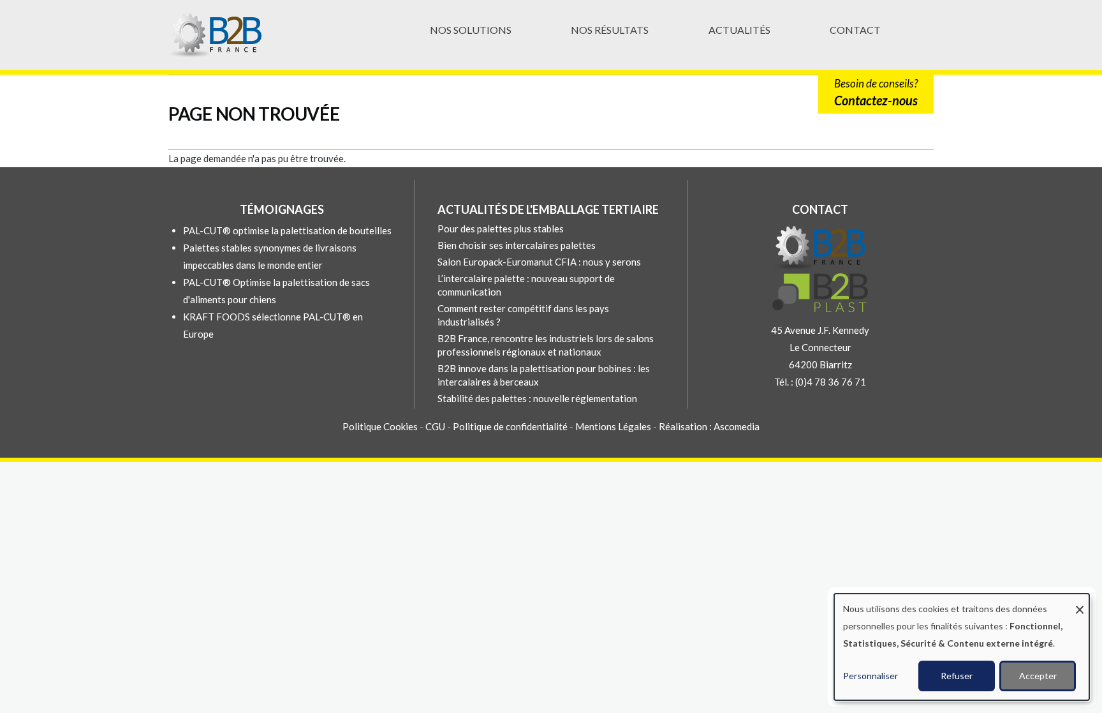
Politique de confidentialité (510, 426)
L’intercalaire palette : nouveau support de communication (526, 285)
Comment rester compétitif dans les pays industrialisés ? (523, 315)
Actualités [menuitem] (739, 30)
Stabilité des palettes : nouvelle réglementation (537, 398)
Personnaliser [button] (870, 675)
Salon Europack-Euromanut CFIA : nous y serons (539, 261)
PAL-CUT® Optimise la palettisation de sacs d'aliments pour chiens (276, 290)
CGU (436, 426)
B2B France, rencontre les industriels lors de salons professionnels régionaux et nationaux (545, 345)
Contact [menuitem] (855, 30)
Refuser (957, 675)
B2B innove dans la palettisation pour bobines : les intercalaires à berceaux (543, 375)
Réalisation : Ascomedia (709, 426)
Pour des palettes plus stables (500, 228)
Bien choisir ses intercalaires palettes (516, 245)
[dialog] (961, 647)
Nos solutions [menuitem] (470, 30)
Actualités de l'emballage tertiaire (548, 209)
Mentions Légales (613, 426)
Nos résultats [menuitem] (610, 30)
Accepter (1038, 675)
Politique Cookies (380, 426)
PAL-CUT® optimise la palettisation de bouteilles (287, 230)
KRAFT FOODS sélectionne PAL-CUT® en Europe (273, 325)
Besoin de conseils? (876, 92)
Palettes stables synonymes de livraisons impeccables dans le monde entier (269, 256)
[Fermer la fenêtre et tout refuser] (1079, 602)
